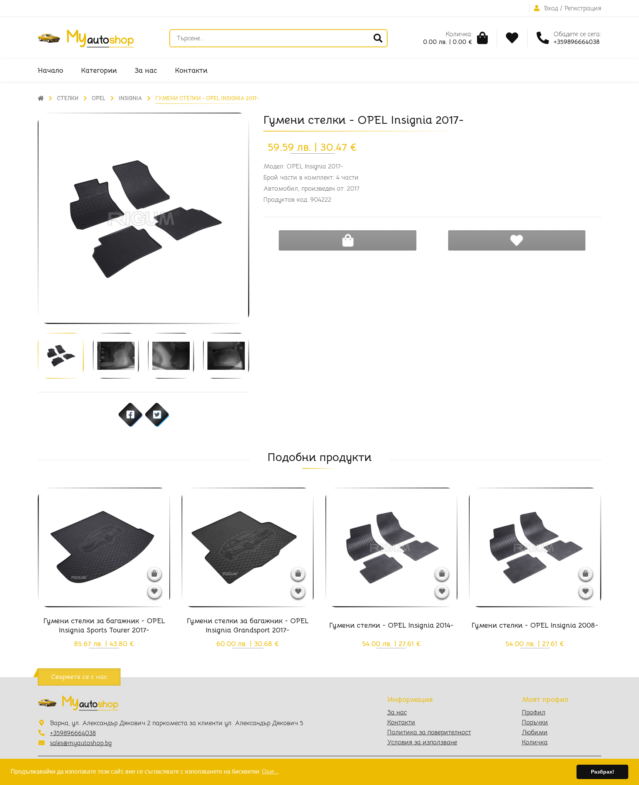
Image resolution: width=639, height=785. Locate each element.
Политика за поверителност (429, 732)
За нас (146, 70)
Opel (98, 98)
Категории (99, 70)
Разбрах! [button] (602, 772)
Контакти (191, 70)
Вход (551, 8)
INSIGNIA (130, 98)
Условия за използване (422, 742)
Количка (535, 742)
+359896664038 (73, 733)
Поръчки (535, 722)
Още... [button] (270, 771)
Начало (50, 70)
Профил (533, 712)
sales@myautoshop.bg (81, 743)
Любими (535, 732)
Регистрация (582, 8)
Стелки (67, 98)
